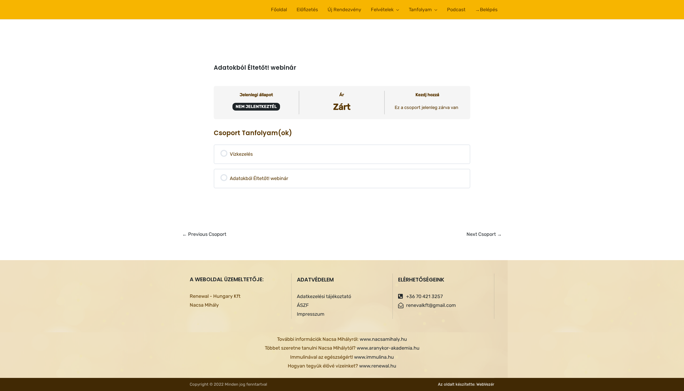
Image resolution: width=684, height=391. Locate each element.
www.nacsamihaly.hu (383, 339)
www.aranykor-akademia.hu (388, 348)
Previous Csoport (204, 234)
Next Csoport (484, 234)
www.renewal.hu (377, 366)
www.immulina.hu (374, 357)
